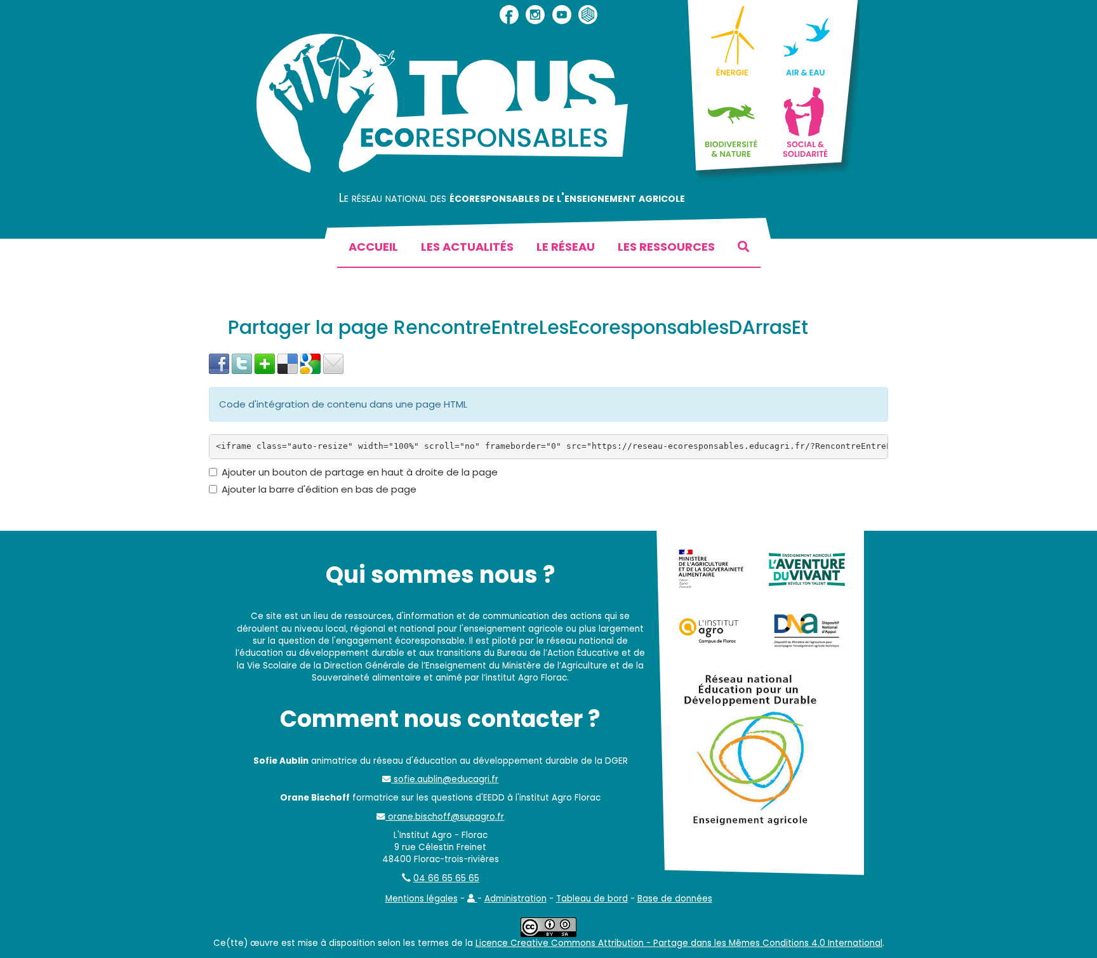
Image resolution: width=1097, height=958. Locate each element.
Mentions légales (421, 899)
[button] (472, 899)
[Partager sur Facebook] (219, 362)
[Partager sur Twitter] (242, 362)
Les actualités (467, 247)
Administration (515, 899)
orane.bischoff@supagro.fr (444, 817)
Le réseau (565, 247)
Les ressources (666, 247)
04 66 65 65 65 (446, 878)
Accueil (373, 247)
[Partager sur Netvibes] (265, 362)
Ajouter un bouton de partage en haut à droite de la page (360, 472)
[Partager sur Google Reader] (310, 362)
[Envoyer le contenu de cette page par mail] (333, 362)
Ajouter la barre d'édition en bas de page (319, 489)
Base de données (674, 899)
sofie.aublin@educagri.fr (444, 779)
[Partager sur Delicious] (287, 362)
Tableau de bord (592, 899)
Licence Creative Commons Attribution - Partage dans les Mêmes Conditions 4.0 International (678, 943)
